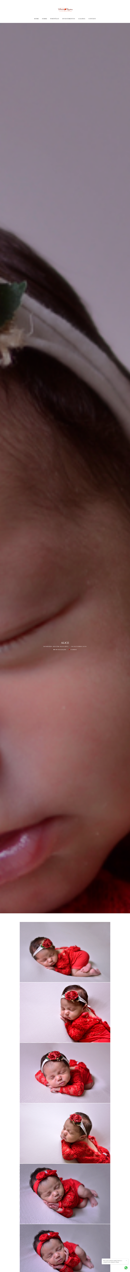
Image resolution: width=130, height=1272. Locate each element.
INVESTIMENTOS (68, 18)
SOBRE (44, 18)
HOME (36, 18)
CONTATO (92, 18)
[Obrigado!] (59, 979)
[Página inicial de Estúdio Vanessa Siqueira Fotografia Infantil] (65, 8)
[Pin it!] (71, 979)
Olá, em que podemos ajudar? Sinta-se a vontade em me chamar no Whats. (112, 1261)
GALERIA (81, 18)
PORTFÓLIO (54, 18)
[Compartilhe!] (65, 979)
